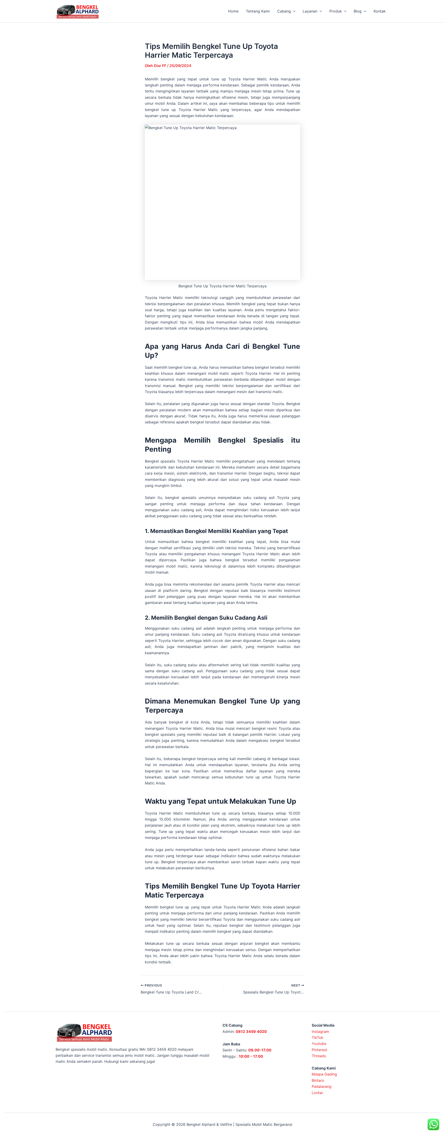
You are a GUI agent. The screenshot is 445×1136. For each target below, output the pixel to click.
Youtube (319, 1043)
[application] (293, 11)
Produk (335, 11)
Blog (358, 11)
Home (233, 11)
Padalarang (321, 1086)
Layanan (310, 11)
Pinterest (319, 1049)
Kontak (380, 11)
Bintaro (318, 1080)
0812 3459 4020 (251, 1031)
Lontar (317, 1092)
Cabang (284, 11)
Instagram (320, 1031)
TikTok (317, 1037)
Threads (319, 1055)
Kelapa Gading (324, 1074)
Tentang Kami (258, 11)
